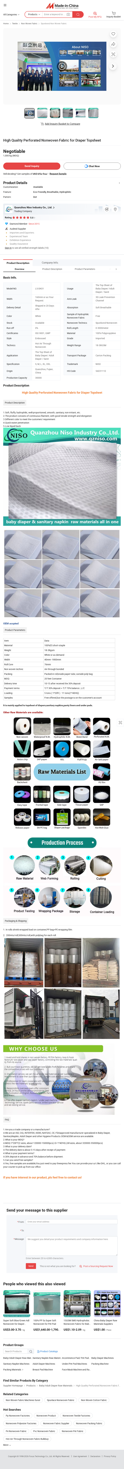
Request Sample (58, 173)
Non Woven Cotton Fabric (94, 1400)
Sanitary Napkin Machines (16, 1363)
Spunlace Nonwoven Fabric (60, 1400)
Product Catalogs (49, 1351)
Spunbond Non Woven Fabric (54, 23)
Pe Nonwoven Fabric (16, 1431)
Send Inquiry (32, 166)
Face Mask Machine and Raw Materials (76, 1369)
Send (30, 1265)
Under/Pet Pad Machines (74, 1363)
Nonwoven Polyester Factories (21, 1423)
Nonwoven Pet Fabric (72, 1431)
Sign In (8, 247)
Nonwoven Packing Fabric (89, 1423)
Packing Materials (12, 1369)
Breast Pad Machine (43, 1369)
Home (6, 23)
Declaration (95, 1456)
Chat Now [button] (94, 166)
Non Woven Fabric (29, 23)
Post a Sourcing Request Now (96, 1266)
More (6, 1444)
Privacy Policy (110, 1456)
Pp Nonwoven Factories (18, 1415)
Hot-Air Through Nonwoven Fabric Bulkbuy (27, 1438)
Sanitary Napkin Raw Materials (47, 1357)
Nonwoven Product (46, 1415)
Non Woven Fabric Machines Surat (23, 1400)
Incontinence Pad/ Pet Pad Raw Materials (83, 1357)
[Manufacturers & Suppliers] (62, 5)
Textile (15, 23)
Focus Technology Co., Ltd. (41, 1456)
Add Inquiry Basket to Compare (62, 124)
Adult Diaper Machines (44, 1363)
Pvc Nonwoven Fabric (44, 1431)
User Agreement (80, 1456)
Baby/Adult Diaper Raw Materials (18, 1357)
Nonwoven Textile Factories (76, 1415)
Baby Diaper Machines (102, 1357)
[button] (110, 269)
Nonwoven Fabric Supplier (56, 1423)
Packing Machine (99, 1363)
